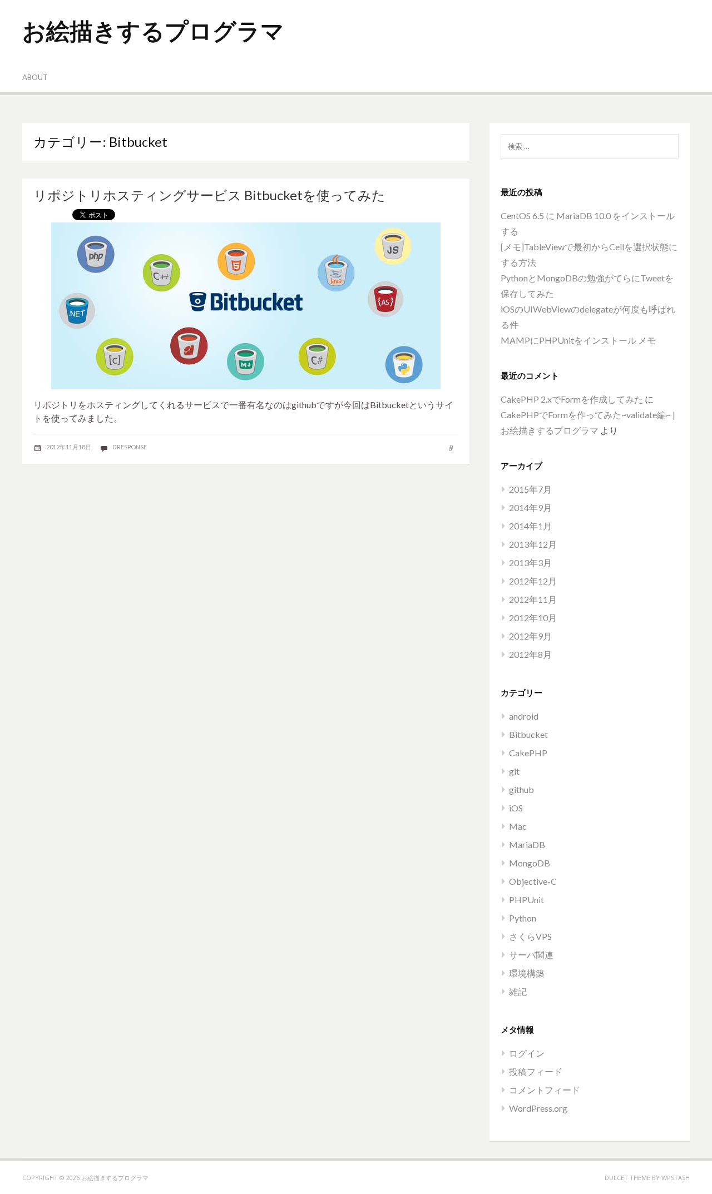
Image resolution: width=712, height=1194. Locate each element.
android (523, 716)
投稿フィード (535, 1071)
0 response (129, 446)
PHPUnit (526, 899)
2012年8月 (530, 654)
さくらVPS (530, 936)
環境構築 (527, 973)
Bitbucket (528, 734)
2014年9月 (530, 507)
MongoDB (529, 863)
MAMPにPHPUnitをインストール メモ (578, 340)
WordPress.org (538, 1108)
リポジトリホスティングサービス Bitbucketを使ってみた (209, 195)
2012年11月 (533, 599)
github (521, 789)
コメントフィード (544, 1089)
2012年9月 (530, 636)
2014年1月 (530, 526)
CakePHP (528, 752)
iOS (516, 807)
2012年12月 (533, 581)
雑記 (518, 991)
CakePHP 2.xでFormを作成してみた (572, 399)
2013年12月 (533, 544)
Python (522, 918)
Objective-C (533, 881)
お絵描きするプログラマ (153, 30)
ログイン (527, 1053)
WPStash (675, 1177)
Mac (518, 826)
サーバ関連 (531, 954)
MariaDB (527, 844)
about (35, 77)
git (514, 771)
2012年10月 (533, 617)
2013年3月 (530, 562)
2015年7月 (530, 489)
